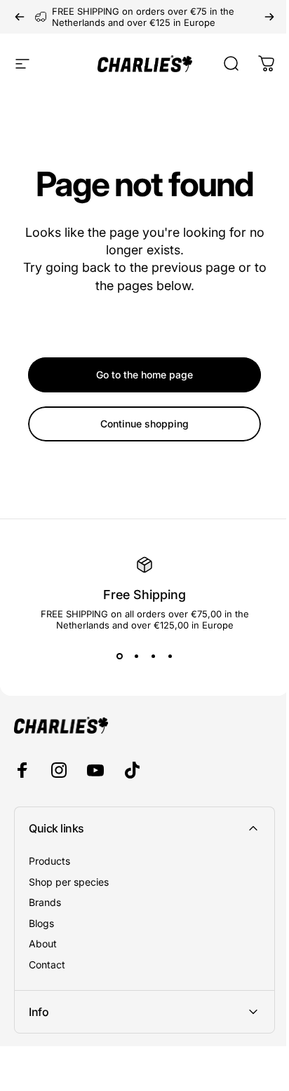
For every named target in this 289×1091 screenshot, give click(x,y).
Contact (47, 964)
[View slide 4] (169, 655)
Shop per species (69, 882)
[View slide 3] (152, 655)
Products (49, 861)
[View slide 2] (136, 655)
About (43, 943)
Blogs (41, 923)
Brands (45, 902)
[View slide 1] (119, 655)
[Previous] (19, 17)
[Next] (269, 17)
